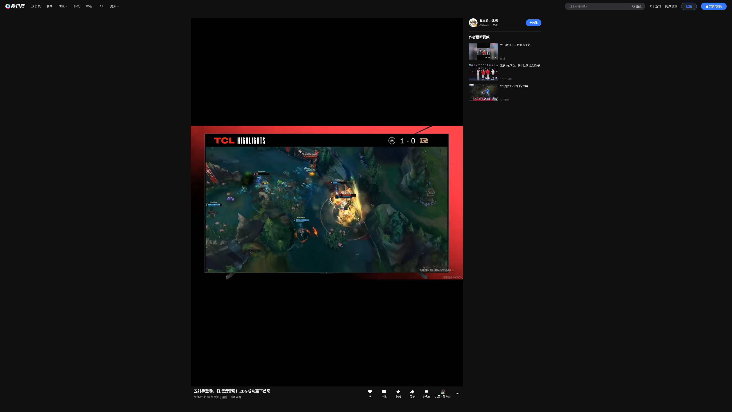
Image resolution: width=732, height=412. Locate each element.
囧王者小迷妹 (488, 20)
